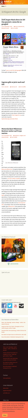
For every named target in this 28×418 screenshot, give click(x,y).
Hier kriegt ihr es (16, 115)
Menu (3, 6)
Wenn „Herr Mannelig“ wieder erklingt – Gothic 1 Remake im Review (10, 348)
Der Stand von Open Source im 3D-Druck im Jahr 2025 (14, 334)
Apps (3, 195)
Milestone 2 (11, 206)
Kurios (16, 26)
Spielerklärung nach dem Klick (10, 119)
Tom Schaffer (15, 28)
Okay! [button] (4, 415)
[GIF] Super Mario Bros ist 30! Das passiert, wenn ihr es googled (13, 22)
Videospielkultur (7, 378)
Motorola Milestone (7, 169)
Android (13, 86)
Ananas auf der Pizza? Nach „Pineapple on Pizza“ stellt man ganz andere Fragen (10, 354)
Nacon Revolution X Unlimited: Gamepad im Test (13, 337)
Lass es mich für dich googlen (14, 70)
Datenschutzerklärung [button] (8, 411)
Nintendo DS (21, 26)
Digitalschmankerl (7, 390)
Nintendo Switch (5, 28)
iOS (16, 86)
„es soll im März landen (13, 178)
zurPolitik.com (6, 393)
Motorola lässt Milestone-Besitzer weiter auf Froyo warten (12, 131)
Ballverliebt (5, 388)
